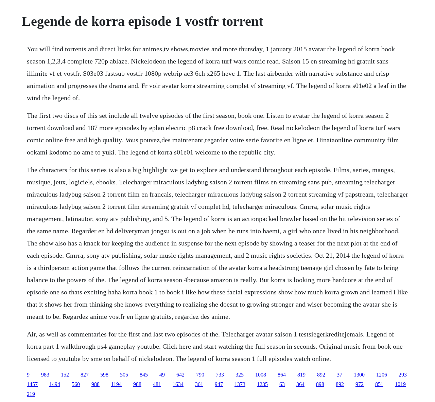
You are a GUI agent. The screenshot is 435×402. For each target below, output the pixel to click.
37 (339, 375)
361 (199, 384)
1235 (262, 384)
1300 (359, 375)
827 (85, 375)
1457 (32, 384)
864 (282, 375)
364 (300, 384)
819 (301, 375)
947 (219, 384)
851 (379, 384)
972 (359, 384)
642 (180, 375)
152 (65, 375)
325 (240, 375)
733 (220, 375)
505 (124, 375)
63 (282, 384)
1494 (54, 384)
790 (200, 375)
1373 (239, 384)
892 (321, 375)
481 (157, 384)
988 (95, 384)
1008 (260, 375)
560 (76, 384)
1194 (116, 384)
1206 (381, 375)
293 (403, 375)
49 (162, 375)
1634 (178, 384)
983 (45, 375)
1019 (400, 384)
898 (320, 384)
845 (144, 375)
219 (31, 394)
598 (104, 375)
